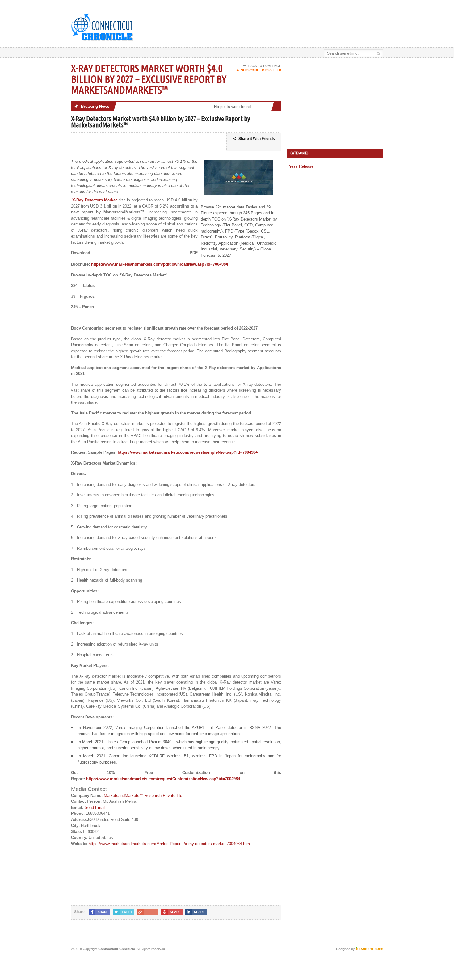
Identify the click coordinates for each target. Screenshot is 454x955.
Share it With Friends (256, 139)
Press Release (300, 166)
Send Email (95, 807)
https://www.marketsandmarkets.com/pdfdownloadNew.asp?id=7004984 (159, 264)
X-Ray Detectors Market (94, 200)
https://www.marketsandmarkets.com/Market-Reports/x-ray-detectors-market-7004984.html (170, 843)
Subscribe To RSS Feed (261, 70)
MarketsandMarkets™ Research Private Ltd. (143, 795)
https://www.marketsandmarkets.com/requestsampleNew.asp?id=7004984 (188, 452)
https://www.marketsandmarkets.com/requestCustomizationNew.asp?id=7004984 (163, 778)
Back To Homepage (264, 66)
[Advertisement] (310, 22)
